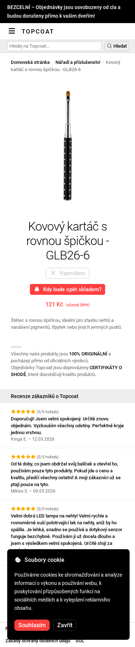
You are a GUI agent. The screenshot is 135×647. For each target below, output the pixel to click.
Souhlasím (32, 625)
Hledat (119, 46)
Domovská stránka (30, 62)
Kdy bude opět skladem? (71, 289)
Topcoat (38, 31)
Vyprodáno (71, 273)
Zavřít (64, 625)
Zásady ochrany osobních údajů (37, 640)
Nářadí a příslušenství (77, 62)
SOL (80, 640)
